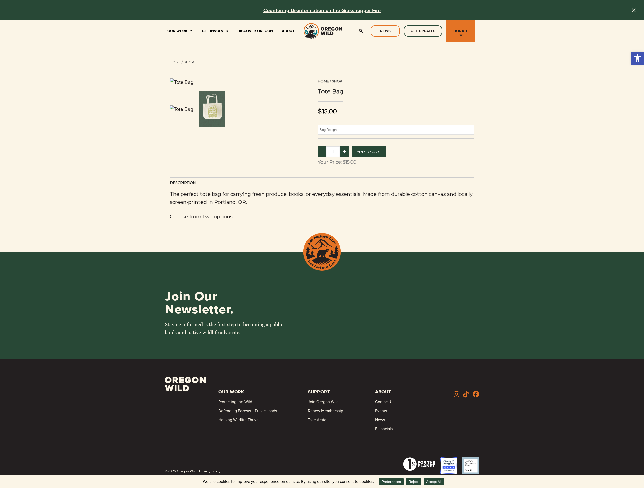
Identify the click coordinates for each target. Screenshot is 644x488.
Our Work (177, 31)
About (288, 31)
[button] (637, 58)
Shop (189, 62)
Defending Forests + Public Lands (247, 411)
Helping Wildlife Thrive (238, 420)
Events (381, 411)
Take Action (318, 420)
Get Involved (215, 31)
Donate (460, 31)
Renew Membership (325, 411)
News (385, 31)
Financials (384, 429)
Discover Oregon (255, 31)
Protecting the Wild (235, 402)
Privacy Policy (209, 471)
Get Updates (423, 31)
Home (175, 62)
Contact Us (384, 402)
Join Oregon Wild (323, 402)
